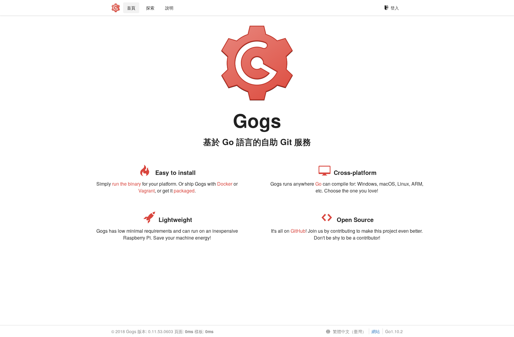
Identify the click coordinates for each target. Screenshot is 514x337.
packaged (184, 190)
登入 (395, 8)
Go (318, 183)
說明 (169, 8)
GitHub (298, 230)
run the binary (126, 183)
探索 (150, 8)
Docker (224, 183)
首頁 (131, 8)
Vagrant (146, 190)
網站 (376, 331)
